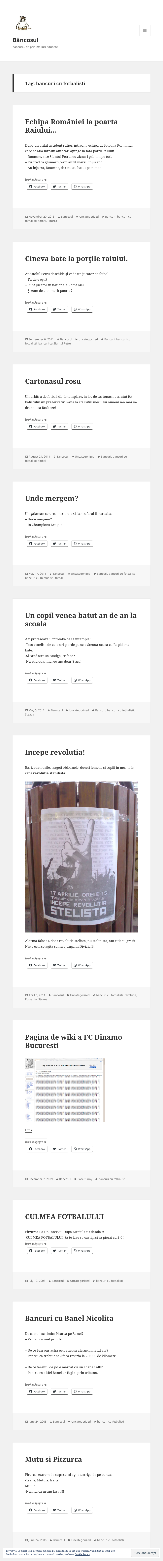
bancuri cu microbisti (39, 578)
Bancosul (67, 216)
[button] (23, 23)
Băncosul (26, 40)
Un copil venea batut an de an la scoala (81, 619)
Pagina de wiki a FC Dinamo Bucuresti (73, 1041)
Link (28, 1130)
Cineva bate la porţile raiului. (76, 258)
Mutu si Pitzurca (53, 1459)
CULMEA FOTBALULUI (64, 1216)
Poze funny (85, 1179)
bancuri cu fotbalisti (122, 573)
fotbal (42, 221)
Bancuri (110, 216)
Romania (31, 999)
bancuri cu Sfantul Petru (54, 343)
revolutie (130, 995)
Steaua (29, 714)
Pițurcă (52, 221)
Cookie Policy (82, 1554)
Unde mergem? (51, 498)
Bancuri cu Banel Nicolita (69, 1318)
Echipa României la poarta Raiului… (71, 126)
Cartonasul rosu (53, 381)
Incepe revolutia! (55, 752)
